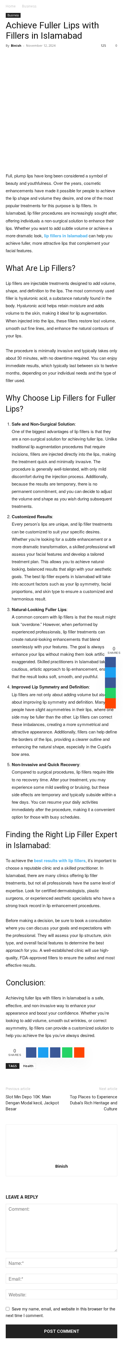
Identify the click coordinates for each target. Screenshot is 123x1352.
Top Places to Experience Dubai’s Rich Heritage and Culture (93, 1103)
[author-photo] (61, 1158)
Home (11, 6)
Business (29, 6)
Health (28, 1066)
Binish (16, 45)
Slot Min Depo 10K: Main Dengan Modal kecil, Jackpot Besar (32, 1103)
